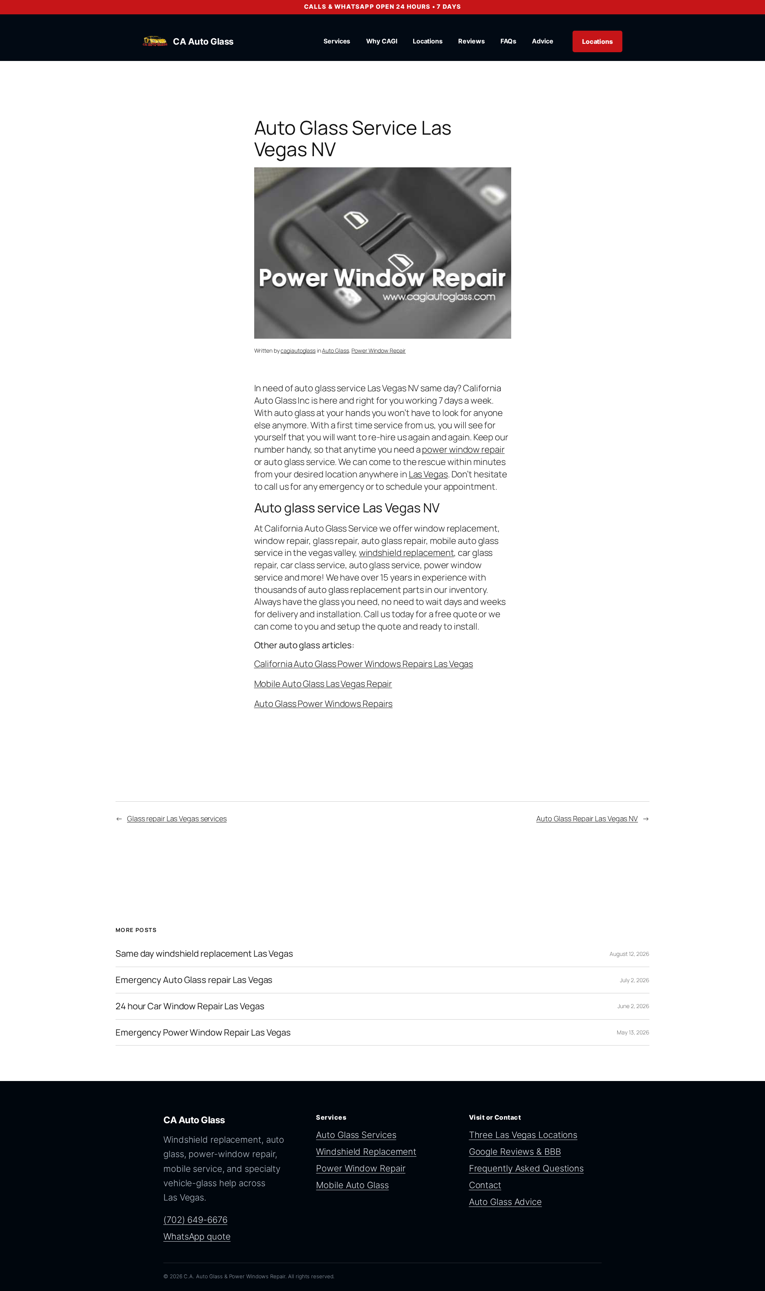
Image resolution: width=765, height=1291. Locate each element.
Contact (485, 1185)
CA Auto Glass (203, 41)
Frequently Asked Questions (526, 1168)
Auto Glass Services (356, 1135)
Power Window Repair (378, 350)
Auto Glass (335, 350)
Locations (597, 41)
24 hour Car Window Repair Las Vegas (190, 1006)
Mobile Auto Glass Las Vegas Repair (323, 684)
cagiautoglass (298, 350)
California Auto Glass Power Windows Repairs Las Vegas (363, 664)
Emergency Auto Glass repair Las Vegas (194, 980)
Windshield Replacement (366, 1151)
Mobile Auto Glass (352, 1185)
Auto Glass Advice (505, 1202)
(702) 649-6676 (195, 1219)
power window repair (463, 449)
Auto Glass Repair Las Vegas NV (587, 818)
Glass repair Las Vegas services (177, 818)
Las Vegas (428, 474)
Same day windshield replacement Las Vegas (204, 954)
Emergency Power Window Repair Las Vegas (203, 1033)
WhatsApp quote (197, 1236)
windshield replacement (406, 553)
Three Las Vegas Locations (523, 1135)
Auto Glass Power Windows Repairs (323, 704)
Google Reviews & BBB (515, 1151)
